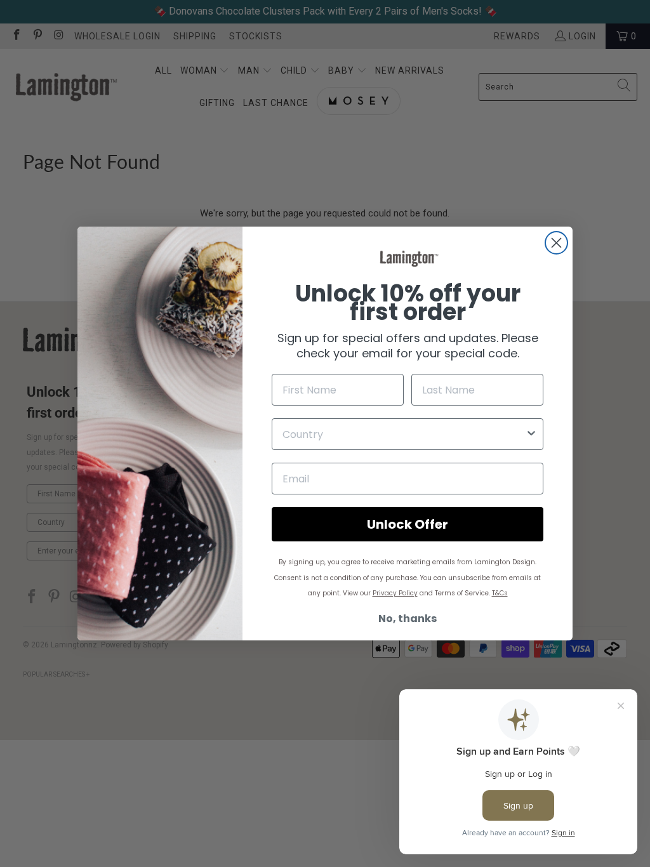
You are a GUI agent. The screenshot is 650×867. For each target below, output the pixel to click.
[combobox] (403, 434)
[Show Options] (531, 434)
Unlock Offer (407, 524)
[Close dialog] (556, 243)
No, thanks (407, 618)
